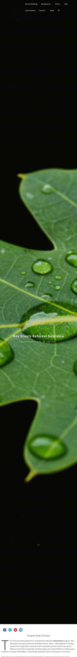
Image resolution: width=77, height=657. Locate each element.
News (52, 10)
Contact (42, 10)
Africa (57, 4)
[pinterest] (15, 630)
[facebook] (4, 630)
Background (45, 4)
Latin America (30, 10)
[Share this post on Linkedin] (20, 630)
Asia (66, 4)
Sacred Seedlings (31, 4)
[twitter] (10, 630)
